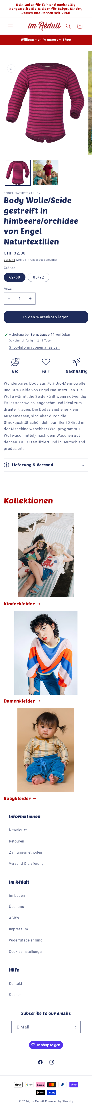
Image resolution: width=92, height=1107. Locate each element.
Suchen (15, 995)
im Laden (17, 895)
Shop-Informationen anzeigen (34, 347)
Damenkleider (19, 700)
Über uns (16, 907)
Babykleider (17, 798)
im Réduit (37, 1101)
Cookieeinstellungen (26, 951)
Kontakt (15, 984)
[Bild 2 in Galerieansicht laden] (46, 173)
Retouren (16, 841)
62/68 (14, 277)
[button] (10, 26)
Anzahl (9, 289)
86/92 (38, 277)
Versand (9, 259)
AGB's (14, 918)
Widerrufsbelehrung (25, 940)
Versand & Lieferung (26, 863)
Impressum (18, 929)
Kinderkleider (19, 603)
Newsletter (18, 830)
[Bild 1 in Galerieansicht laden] (18, 173)
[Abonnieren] (74, 1027)
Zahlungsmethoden (25, 852)
